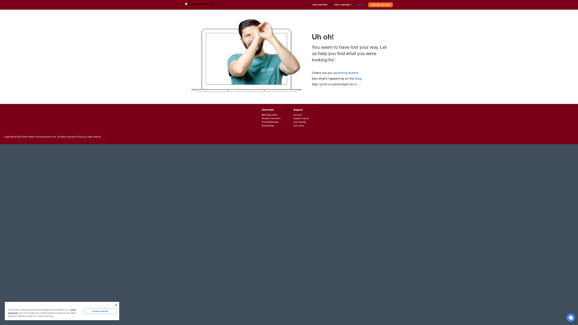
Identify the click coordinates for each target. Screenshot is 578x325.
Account (297, 114)
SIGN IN (360, 5)
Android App (268, 125)
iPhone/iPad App (270, 122)
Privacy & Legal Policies (89, 136)
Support (298, 109)
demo (353, 84)
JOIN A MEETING (319, 5)
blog (358, 78)
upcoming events (345, 73)
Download (267, 109)
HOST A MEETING (342, 5)
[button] (571, 318)
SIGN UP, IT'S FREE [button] (380, 5)
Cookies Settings (100, 311)
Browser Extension (271, 118)
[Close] (116, 305)
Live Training (299, 122)
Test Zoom (298, 125)
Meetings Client (270, 114)
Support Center (301, 118)
